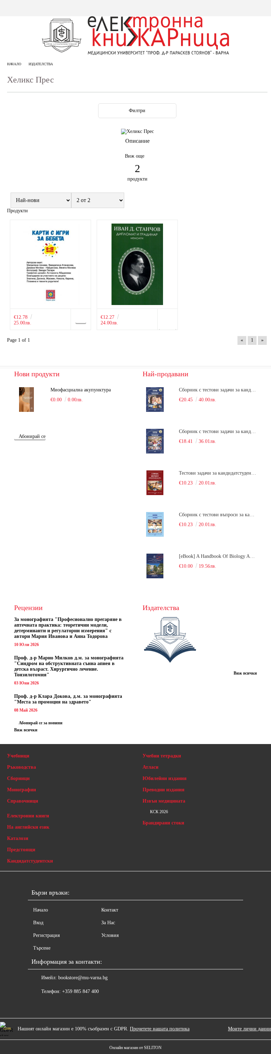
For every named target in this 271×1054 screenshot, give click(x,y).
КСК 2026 (159, 811)
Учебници (18, 755)
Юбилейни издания (165, 778)
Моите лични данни (249, 1028)
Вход (38, 922)
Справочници (22, 801)
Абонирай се (32, 436)
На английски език (28, 827)
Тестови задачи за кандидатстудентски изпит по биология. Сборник (218, 473)
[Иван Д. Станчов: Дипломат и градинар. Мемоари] (137, 264)
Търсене (41, 948)
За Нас (108, 922)
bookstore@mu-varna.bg (83, 977)
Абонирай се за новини (40, 722)
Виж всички (25, 729)
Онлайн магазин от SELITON (135, 1047)
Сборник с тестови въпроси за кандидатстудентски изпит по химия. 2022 (218, 514)
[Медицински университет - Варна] (170, 640)
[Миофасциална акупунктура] (26, 399)
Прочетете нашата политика (159, 1028)
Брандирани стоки (163, 822)
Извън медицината (164, 801)
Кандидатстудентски (30, 861)
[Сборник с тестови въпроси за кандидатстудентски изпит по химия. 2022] (155, 524)
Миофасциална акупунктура (80, 389)
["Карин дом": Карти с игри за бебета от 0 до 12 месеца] (50, 264)
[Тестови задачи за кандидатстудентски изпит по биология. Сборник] (155, 482)
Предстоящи (21, 849)
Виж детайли (167, 322)
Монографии (21, 789)
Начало (14, 64)
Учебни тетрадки (162, 755)
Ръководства (21, 767)
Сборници (18, 778)
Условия (110, 935)
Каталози (17, 838)
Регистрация (46, 935)
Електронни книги (28, 815)
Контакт (109, 910)
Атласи (150, 767)
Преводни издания (164, 789)
